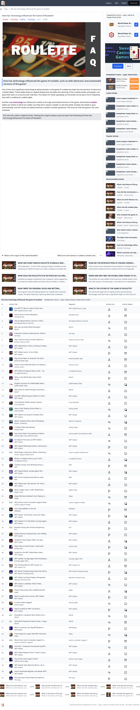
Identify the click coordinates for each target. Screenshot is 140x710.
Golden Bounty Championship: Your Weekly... (30, 534)
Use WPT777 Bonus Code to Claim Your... (29, 308)
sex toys (17, 336)
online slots (18, 548)
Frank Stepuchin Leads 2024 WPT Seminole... (30, 634)
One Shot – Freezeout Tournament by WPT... (30, 646)
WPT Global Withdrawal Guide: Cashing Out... (31, 446)
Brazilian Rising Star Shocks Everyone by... (29, 527)
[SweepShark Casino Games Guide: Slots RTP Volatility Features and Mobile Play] (110, 122)
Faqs (6, 9)
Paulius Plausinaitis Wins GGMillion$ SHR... (30, 590)
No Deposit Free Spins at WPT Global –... (29, 440)
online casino (19, 367)
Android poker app (21, 361)
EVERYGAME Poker (21, 386)
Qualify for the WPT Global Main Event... (29, 552)
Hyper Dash (18, 492)
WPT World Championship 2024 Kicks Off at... (31, 571)
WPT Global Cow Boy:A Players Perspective (29, 577)
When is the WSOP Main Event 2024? (27, 377)
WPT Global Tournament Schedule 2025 (28, 415)
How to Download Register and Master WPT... (30, 671)
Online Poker (129, 256)
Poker (124, 3)
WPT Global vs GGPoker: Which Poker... (28, 584)
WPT (16, 467)
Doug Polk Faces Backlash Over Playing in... (30, 496)
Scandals (127, 203)
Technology (126, 248)
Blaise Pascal (128, 218)
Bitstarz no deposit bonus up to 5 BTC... (28, 458)
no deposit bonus (20, 373)
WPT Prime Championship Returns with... (29, 477)
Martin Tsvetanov (20, 423)
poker (16, 592)
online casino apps (21, 661)
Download (133, 3)
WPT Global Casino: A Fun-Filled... (26, 352)
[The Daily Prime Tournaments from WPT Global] (110, 238)
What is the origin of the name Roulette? (21, 255)
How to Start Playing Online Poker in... (28, 408)
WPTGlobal (120, 256)
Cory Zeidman (19, 404)
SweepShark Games (122, 124)
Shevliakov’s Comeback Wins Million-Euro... (30, 615)
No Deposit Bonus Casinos (24, 323)
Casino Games (134, 124)
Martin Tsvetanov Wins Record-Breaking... (29, 421)
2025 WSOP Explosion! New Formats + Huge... (31, 621)
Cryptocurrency (133, 225)
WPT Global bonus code (23, 311)
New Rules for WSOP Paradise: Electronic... (30, 390)
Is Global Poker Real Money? (24, 427)
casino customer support (23, 642)
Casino (108, 3)
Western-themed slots (22, 580)
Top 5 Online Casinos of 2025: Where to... (29, 340)
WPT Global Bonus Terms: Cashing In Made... (30, 346)
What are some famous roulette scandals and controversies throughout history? (76, 255)
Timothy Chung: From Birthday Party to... (29, 465)
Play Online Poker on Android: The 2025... (29, 358)
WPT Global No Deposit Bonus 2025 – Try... (29, 371)
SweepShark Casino (122, 109)
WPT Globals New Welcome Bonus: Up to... (30, 665)
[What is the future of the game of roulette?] (110, 185)
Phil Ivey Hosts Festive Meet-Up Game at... (29, 678)
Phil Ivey (17, 680)
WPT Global (120, 240)
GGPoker (17, 511)
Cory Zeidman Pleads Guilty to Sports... (28, 402)
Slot (116, 3)
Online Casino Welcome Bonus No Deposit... (30, 365)
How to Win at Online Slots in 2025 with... (29, 546)
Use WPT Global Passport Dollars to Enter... (30, 396)
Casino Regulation (122, 233)
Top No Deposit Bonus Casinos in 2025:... (29, 321)
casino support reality (22, 505)
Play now (134, 80)
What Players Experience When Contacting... (30, 452)
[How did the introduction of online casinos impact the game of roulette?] (110, 193)
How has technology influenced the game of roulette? (30, 9)
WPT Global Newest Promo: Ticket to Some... (30, 652)
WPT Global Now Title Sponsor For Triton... (29, 483)
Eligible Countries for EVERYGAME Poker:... (30, 383)
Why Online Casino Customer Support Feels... (31, 502)
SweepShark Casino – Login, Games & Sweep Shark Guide (103, 705)
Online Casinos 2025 (21, 342)
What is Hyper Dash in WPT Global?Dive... (29, 490)
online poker (19, 411)
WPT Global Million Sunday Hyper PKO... (29, 471)
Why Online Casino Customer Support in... (29, 640)
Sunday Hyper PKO (21, 561)
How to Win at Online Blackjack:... (26, 314)
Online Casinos (128, 195)
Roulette (119, 187)
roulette (93, 102)
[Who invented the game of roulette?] (110, 216)
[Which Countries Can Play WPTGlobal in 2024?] (110, 254)
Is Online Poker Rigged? (23, 602)
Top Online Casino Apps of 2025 (26, 659)
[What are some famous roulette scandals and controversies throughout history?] (110, 201)
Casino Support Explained (124, 101)
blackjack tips (19, 317)
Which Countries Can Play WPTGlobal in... (29, 627)
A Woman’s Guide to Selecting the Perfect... (30, 333)
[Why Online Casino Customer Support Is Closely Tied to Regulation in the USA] (110, 231)
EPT (15, 530)
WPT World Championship (24, 573)
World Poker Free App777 (120, 82)
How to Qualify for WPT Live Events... (27, 609)
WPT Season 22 (19, 567)
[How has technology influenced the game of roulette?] (110, 246)
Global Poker (19, 429)
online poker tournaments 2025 (26, 436)
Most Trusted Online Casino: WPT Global (29, 596)
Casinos (126, 187)
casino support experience (24, 454)
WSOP (16, 329)
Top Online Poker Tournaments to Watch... (29, 433)
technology (18, 102)
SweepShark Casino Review (124, 132)
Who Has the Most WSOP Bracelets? (27, 327)
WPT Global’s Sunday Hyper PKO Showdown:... (31, 559)
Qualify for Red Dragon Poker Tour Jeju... (29, 540)
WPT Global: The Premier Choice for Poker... (30, 515)
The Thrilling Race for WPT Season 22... (28, 565)
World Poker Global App (121, 79)
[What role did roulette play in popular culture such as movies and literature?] (110, 208)
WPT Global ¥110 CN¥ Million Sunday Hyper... (30, 521)
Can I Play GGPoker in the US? (25, 509)
